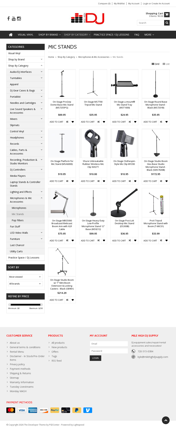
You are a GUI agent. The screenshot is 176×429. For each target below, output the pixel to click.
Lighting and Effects (21, 191)
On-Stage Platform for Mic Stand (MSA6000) (62, 163)
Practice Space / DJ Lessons (111, 34)
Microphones (19, 207)
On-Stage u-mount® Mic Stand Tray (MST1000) (124, 104)
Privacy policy (17, 364)
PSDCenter (54, 424)
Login (146, 3)
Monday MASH (18, 391)
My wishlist (119, 3)
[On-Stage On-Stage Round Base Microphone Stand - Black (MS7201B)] (155, 71)
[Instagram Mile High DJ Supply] (19, 18)
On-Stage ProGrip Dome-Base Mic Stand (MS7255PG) (62, 104)
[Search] (167, 23)
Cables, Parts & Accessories (18, 151)
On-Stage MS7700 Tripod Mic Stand (93, 103)
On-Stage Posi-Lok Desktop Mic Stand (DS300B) (124, 223)
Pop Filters (18, 220)
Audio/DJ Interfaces (21, 71)
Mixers (13, 119)
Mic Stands (18, 214)
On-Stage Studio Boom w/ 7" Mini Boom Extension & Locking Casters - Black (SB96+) (62, 284)
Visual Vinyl (25, 34)
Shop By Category (76, 34)
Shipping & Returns (20, 373)
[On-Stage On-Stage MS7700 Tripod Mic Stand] (93, 71)
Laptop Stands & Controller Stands (25, 183)
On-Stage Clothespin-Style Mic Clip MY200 (124, 163)
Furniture (15, 239)
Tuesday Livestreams (22, 386)
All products (58, 342)
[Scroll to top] (166, 420)
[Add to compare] (67, 121)
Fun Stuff (15, 226)
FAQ (136, 34)
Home (51, 57)
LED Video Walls (19, 232)
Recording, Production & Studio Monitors (23, 161)
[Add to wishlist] (73, 121)
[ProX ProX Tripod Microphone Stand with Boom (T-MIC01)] (155, 190)
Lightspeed (78, 424)
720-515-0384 (145, 351)
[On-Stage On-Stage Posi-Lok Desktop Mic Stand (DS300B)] (124, 190)
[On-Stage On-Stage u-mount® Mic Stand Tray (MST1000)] (124, 71)
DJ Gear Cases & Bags (22, 90)
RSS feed (57, 360)
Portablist (15, 96)
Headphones (17, 137)
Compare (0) (104, 3)
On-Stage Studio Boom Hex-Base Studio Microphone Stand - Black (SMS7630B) (156, 165)
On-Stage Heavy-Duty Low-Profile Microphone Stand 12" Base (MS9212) (93, 225)
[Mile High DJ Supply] (88, 18)
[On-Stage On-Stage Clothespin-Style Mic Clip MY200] (124, 130)
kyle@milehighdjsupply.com (153, 356)
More (147, 34)
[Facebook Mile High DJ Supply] (8, 18)
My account (133, 3)
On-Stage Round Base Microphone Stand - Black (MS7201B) (155, 104)
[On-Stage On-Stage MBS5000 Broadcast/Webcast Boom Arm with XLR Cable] (62, 190)
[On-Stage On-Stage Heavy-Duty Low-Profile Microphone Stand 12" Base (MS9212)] (93, 190)
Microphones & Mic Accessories (21, 199)
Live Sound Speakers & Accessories (23, 110)
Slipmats (14, 125)
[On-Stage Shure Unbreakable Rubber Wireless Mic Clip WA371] (93, 130)
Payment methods (20, 368)
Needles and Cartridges (23, 102)
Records (14, 143)
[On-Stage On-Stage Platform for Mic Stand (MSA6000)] (62, 130)
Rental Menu (17, 351)
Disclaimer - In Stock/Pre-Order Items (27, 358)
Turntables (16, 78)
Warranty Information (22, 382)
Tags (54, 356)
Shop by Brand (48, 34)
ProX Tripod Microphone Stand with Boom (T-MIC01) (156, 223)
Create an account (161, 3)
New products (59, 347)
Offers (55, 351)
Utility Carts (16, 251)
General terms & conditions (25, 347)
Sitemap (14, 377)
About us (15, 342)
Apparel (14, 84)
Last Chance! (17, 245)
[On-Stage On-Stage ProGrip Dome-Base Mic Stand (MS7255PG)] (62, 71)
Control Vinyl (17, 131)
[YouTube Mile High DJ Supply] (14, 18)
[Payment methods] (10, 410)
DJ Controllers (17, 169)
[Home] (10, 34)
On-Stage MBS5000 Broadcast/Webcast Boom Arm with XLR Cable (62, 225)
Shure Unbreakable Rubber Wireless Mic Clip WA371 (93, 164)
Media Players (18, 175)
